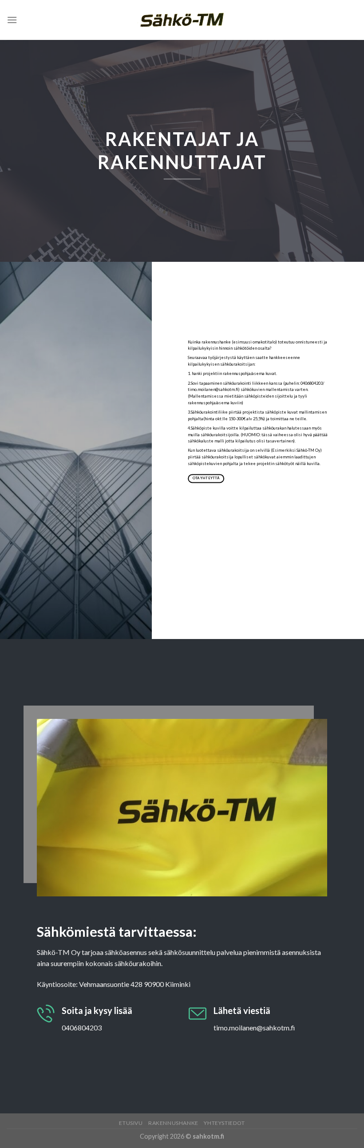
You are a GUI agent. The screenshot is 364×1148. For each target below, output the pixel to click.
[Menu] (12, 20)
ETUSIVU (130, 1123)
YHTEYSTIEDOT (224, 1123)
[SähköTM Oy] (182, 20)
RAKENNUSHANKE (173, 1123)
